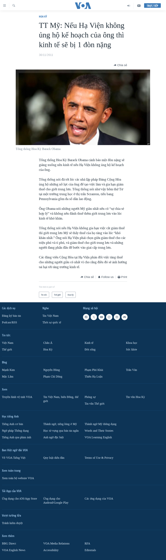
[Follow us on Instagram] (109, 317)
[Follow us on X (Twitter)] (94, 317)
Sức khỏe (131, 349)
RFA (87, 543)
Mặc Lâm (7, 376)
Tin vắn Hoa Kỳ (135, 397)
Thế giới (7, 349)
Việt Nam (7, 343)
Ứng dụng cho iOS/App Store (19, 498)
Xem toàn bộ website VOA (18, 478)
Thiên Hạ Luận (93, 376)
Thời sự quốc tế (51, 322)
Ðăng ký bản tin (11, 316)
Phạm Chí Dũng (52, 376)
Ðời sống (90, 349)
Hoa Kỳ (43, 16)
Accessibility (51, 550)
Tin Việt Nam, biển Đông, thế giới (60, 399)
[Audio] (129, 6)
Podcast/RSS (9, 322)
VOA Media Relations (56, 543)
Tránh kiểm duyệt (12, 523)
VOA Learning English (98, 437)
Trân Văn (131, 370)
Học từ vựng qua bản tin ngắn (61, 430)
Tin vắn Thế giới (94, 404)
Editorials (90, 550)
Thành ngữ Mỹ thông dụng (100, 424)
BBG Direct (9, 543)
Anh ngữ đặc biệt (53, 437)
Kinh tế (89, 343)
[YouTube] (139, 6)
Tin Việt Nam (50, 316)
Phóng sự (90, 397)
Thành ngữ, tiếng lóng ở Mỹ (60, 424)
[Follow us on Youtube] (101, 317)
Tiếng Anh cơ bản (12, 424)
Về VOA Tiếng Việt (13, 458)
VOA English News (13, 550)
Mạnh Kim (8, 370)
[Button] (120, 65)
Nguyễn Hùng (51, 370)
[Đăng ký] (124, 317)
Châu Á (47, 343)
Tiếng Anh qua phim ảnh (16, 437)
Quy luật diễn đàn (53, 458)
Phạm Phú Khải (94, 370)
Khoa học (131, 343)
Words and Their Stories (99, 430)
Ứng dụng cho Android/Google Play (55, 500)
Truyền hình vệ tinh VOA (17, 397)
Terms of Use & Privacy (99, 458)
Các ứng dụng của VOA (99, 498)
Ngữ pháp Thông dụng (15, 430)
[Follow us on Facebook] (86, 317)
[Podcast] (117, 317)
